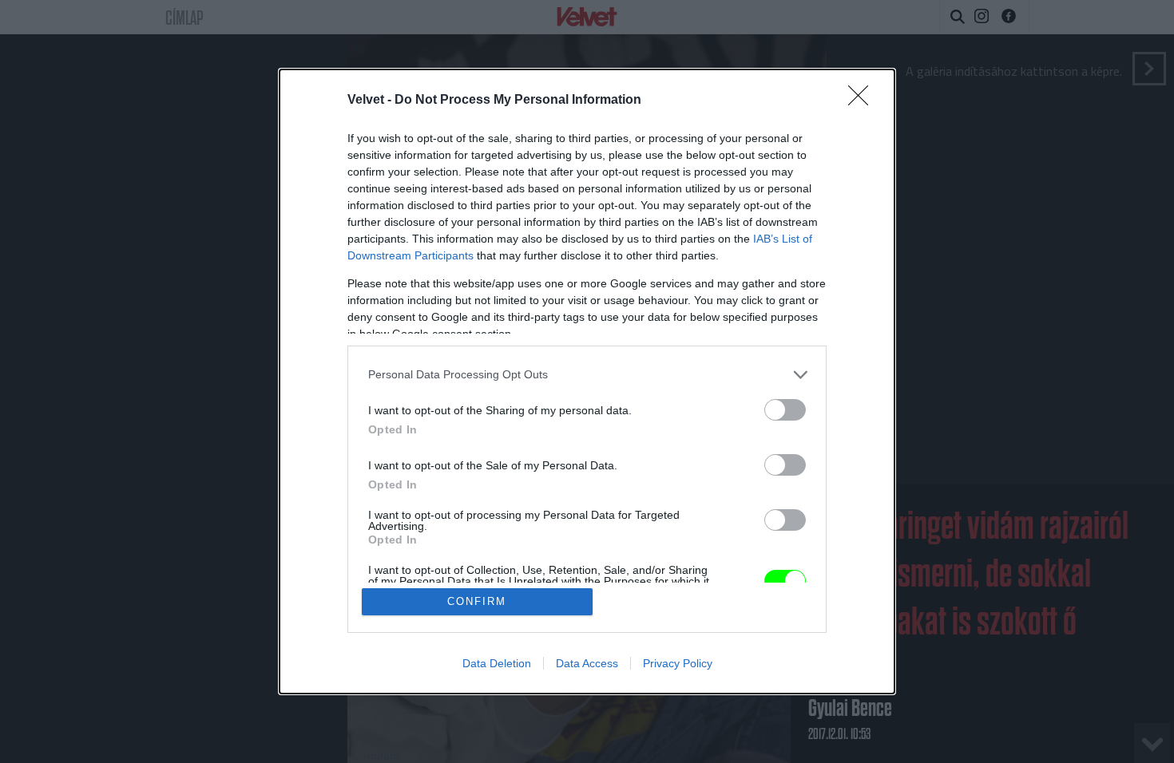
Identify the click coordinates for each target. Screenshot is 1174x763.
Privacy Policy (677, 663)
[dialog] (587, 381)
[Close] (863, 100)
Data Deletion (496, 663)
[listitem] (587, 374)
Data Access (587, 663)
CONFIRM (476, 601)
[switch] (785, 410)
